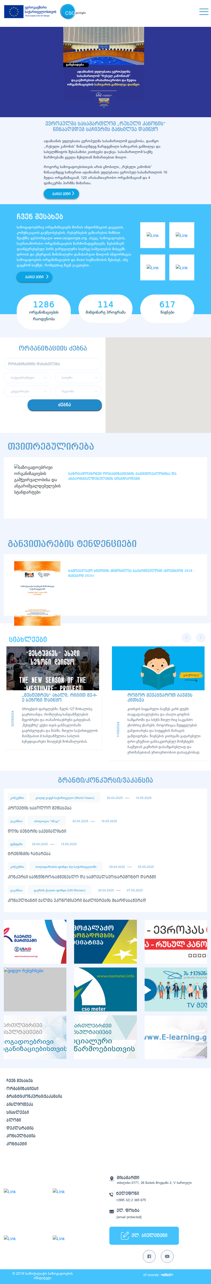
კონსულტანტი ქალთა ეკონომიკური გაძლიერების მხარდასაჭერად (77, 900)
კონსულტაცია (21, 1136)
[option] (105, 72)
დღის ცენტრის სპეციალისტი (37, 831)
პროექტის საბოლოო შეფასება (40, 808)
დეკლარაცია (20, 1128)
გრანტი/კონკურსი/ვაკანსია (34, 1096)
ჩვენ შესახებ (19, 1081)
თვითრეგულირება (51, 446)
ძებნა (64, 405)
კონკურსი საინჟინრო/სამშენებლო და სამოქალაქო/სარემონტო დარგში (82, 877)
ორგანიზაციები (22, 1089)
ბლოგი (13, 1120)
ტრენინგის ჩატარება (29, 854)
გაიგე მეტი (61, 194)
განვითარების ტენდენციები (72, 544)
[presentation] (186, 637)
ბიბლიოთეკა (19, 1104)
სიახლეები (17, 1112)
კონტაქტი (16, 1144)
